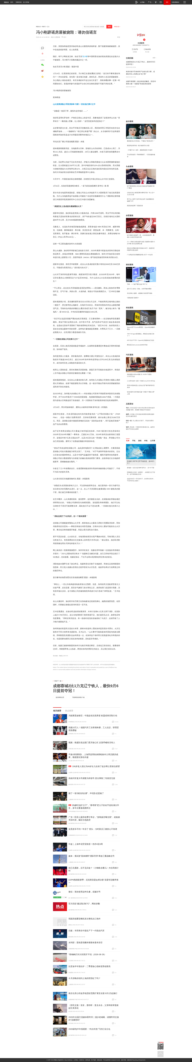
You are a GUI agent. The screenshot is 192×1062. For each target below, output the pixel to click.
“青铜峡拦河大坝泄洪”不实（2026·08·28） (87, 954)
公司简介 (76, 1060)
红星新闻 (57, 37)
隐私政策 (99, 1060)
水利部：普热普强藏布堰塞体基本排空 (85, 942)
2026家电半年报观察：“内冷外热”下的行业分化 (89, 1029)
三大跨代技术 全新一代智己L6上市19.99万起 (141, 381)
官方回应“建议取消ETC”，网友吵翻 (84, 904)
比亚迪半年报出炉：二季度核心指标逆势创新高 (89, 966)
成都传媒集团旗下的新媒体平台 (141, 45)
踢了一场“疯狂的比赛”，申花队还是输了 (86, 793)
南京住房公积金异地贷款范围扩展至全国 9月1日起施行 (92, 993)
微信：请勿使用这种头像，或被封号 (84, 892)
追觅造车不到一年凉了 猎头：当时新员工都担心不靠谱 (92, 829)
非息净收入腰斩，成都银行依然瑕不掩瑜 (139, 293)
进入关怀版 (26, 2)
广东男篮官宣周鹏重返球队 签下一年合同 (140, 254)
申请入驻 (116, 26)
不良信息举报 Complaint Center (111, 1060)
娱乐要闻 (129, 121)
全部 (154, 57)
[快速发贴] (42, 48)
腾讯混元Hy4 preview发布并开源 (137, 345)
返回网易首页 (60, 697)
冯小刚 (84, 56)
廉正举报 (123, 1060)
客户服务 (93, 1060)
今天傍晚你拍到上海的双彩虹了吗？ (84, 978)
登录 (167, 2)
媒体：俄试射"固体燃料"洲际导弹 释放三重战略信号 (91, 856)
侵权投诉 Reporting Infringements (136, 1060)
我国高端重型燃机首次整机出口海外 (84, 919)
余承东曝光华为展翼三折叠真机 (137, 481)
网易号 (44, 26)
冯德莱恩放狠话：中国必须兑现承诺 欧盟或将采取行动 (92, 715)
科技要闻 (129, 308)
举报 (118, 37)
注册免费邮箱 (175, 2)
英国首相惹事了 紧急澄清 (135, 205)
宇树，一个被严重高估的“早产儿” (137, 284)
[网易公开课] (142, 2)
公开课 (152, 440)
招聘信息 (87, 1060)
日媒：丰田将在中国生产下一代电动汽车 (86, 931)
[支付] (156, 2)
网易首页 (6, 2)
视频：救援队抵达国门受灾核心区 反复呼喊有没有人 (91, 742)
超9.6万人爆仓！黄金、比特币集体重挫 (139, 289)
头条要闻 (129, 166)
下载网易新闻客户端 (78, 697)
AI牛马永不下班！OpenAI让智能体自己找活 (140, 340)
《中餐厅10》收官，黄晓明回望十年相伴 (139, 150)
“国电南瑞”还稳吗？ (133, 298)
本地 (145, 440)
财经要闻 (129, 265)
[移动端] (136, 2)
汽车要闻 (129, 355)
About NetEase (68, 1060)
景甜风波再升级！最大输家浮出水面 (138, 145)
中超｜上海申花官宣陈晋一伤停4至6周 (85, 844)
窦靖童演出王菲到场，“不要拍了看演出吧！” (141, 141)
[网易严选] (150, 2)
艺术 (127, 440)
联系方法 (82, 1060)
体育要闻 (129, 216)
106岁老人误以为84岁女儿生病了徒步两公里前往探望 (96, 766)
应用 (11, 2)
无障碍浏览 (19, 2)
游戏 (139, 440)
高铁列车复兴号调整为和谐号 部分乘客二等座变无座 (91, 778)
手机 (133, 440)
